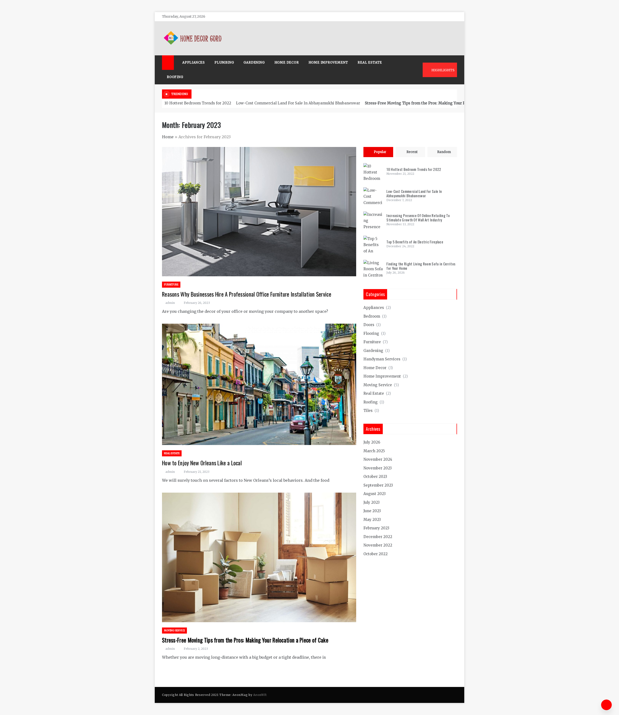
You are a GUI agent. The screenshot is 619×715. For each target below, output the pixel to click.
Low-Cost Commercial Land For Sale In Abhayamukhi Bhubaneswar (298, 103)
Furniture (171, 284)
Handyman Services (381, 359)
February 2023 (376, 528)
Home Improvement (328, 62)
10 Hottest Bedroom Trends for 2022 (197, 103)
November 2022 (377, 545)
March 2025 (374, 451)
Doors (368, 324)
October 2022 (375, 554)
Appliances (193, 62)
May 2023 (372, 519)
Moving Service (174, 630)
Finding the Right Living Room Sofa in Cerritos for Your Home (420, 266)
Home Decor (286, 62)
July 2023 (371, 502)
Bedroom (371, 316)
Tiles (368, 410)
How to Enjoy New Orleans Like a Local (202, 463)
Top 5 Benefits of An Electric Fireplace (414, 241)
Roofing (175, 77)
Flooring (371, 333)
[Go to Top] (606, 705)
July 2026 (371, 442)
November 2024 (377, 459)
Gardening (254, 62)
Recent (412, 152)
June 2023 (372, 511)
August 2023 (374, 493)
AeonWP (259, 695)
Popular (380, 152)
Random (444, 152)
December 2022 (377, 536)
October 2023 (375, 476)
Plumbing (224, 62)
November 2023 (377, 468)
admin (170, 303)
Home (168, 136)
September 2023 (378, 485)
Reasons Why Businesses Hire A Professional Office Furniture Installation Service (246, 294)
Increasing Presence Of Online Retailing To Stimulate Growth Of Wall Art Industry (418, 217)
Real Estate (370, 62)
